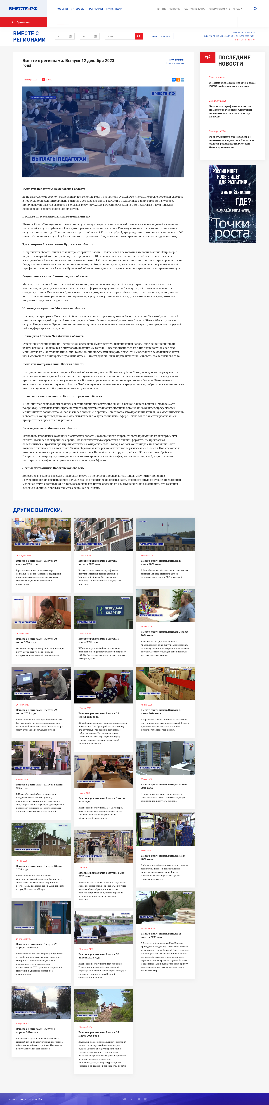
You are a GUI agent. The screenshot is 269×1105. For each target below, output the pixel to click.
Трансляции (114, 8)
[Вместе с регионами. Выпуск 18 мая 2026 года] (41, 839)
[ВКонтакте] (174, 80)
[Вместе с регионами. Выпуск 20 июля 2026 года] (41, 612)
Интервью (77, 8)
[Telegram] (182, 80)
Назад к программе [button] (174, 63)
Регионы (174, 8)
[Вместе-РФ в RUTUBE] (258, 22)
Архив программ (160, 36)
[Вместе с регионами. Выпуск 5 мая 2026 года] (165, 829)
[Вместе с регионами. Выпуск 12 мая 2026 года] (103, 846)
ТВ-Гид (161, 8)
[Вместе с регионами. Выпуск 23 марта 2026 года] (103, 1005)
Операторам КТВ (219, 8)
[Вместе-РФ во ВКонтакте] (242, 22)
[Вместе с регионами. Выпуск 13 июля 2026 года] (103, 612)
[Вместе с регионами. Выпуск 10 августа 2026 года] (41, 534)
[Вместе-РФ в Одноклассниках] (248, 22)
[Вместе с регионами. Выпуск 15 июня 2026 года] (165, 683)
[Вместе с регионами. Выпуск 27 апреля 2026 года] (41, 917)
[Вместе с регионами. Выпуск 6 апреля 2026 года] (41, 1002)
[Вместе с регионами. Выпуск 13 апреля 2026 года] (165, 907)
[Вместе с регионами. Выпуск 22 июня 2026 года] (103, 686)
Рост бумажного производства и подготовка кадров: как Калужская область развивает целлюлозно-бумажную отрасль (232, 142)
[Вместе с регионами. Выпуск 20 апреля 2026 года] (103, 927)
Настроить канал (195, 8)
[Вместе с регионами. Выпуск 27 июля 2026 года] (165, 534)
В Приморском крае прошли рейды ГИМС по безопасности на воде (232, 84)
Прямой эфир (23, 22)
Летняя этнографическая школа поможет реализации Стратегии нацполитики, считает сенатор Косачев (230, 111)
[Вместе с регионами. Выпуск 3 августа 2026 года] (103, 534)
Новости (62, 8)
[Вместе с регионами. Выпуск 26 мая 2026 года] (165, 758)
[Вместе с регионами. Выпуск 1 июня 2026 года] (103, 771)
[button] (255, 9)
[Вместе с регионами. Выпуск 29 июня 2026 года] (41, 683)
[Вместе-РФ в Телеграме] (253, 22)
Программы (95, 8)
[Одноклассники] (178, 80)
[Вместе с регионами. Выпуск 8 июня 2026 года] (41, 758)
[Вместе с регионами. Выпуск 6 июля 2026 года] (165, 605)
